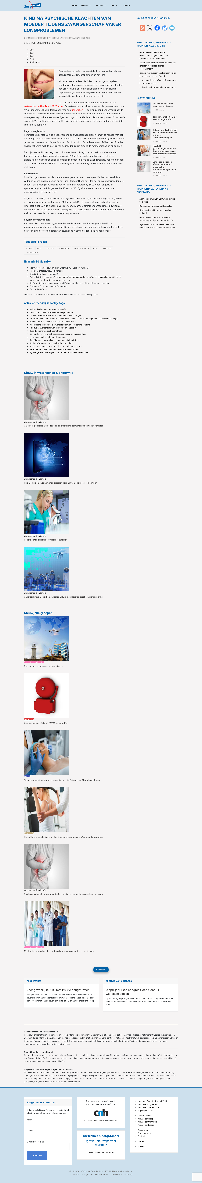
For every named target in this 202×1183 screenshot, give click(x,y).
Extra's (141, 1141)
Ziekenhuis (29, 833)
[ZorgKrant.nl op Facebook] (157, 27)
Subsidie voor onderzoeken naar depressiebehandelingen (55, 340)
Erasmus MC (50, 248)
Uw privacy (127, 1174)
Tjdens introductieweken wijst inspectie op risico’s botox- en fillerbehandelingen (62, 780)
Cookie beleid (116, 1174)
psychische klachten (81, 248)
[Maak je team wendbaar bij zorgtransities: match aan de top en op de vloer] (46, 923)
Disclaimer (74, 1174)
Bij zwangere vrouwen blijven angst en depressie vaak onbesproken (59, 352)
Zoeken (141, 1146)
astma (39, 248)
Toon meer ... (101, 969)
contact (57, 1081)
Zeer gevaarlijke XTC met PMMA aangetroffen (46, 723)
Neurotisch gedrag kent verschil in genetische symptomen (56, 346)
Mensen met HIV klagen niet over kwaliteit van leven (53, 321)
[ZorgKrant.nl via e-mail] (172, 27)
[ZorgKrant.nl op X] (149, 27)
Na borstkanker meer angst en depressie (48, 309)
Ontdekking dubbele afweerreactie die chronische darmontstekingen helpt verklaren (63, 425)
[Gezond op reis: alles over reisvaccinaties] (46, 638)
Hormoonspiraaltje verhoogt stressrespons (49, 337)
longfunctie (106, 248)
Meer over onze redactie (148, 1107)
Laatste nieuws (145, 1115)
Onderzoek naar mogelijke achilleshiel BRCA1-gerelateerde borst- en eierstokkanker (63, 597)
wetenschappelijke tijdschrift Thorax (43, 106)
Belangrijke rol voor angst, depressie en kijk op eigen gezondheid (58, 334)
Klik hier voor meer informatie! (101, 1152)
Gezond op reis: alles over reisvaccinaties (43, 666)
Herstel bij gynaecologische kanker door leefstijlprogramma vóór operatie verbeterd (63, 837)
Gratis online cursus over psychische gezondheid (51, 343)
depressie (29, 248)
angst (95, 248)
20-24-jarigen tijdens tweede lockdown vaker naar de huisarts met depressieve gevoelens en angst (74, 318)
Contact (141, 1136)
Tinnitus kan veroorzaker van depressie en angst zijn (53, 327)
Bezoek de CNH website (93, 1120)
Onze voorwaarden (146, 1133)
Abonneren (36, 1155)
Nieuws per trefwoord (147, 1121)
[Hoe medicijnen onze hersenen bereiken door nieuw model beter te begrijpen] (46, 455)
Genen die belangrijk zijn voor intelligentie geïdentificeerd (55, 349)
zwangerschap (64, 248)
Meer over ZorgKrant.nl (148, 1104)
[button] (86, 5)
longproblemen (32, 252)
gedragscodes (160, 1078)
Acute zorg (29, 719)
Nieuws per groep (145, 1118)
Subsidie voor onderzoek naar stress (46, 331)
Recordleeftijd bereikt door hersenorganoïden (45, 539)
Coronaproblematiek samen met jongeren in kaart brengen (55, 315)
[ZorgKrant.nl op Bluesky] (165, 27)
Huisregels (95, 1174)
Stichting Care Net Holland (94, 1171)
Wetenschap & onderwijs (46, 43)
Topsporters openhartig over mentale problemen (51, 312)
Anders (27, 776)
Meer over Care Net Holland (150, 1101)
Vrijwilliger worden (146, 1110)
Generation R (78, 109)
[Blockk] (32, 5)
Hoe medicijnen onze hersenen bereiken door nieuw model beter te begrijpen (60, 483)
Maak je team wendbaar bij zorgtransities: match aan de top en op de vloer (59, 951)
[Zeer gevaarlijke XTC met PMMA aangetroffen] (46, 695)
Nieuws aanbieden (146, 1125)
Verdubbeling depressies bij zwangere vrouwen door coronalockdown (60, 324)
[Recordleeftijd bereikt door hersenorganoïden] (46, 512)
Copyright (85, 1174)
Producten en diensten (34, 662)
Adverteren (143, 1130)
